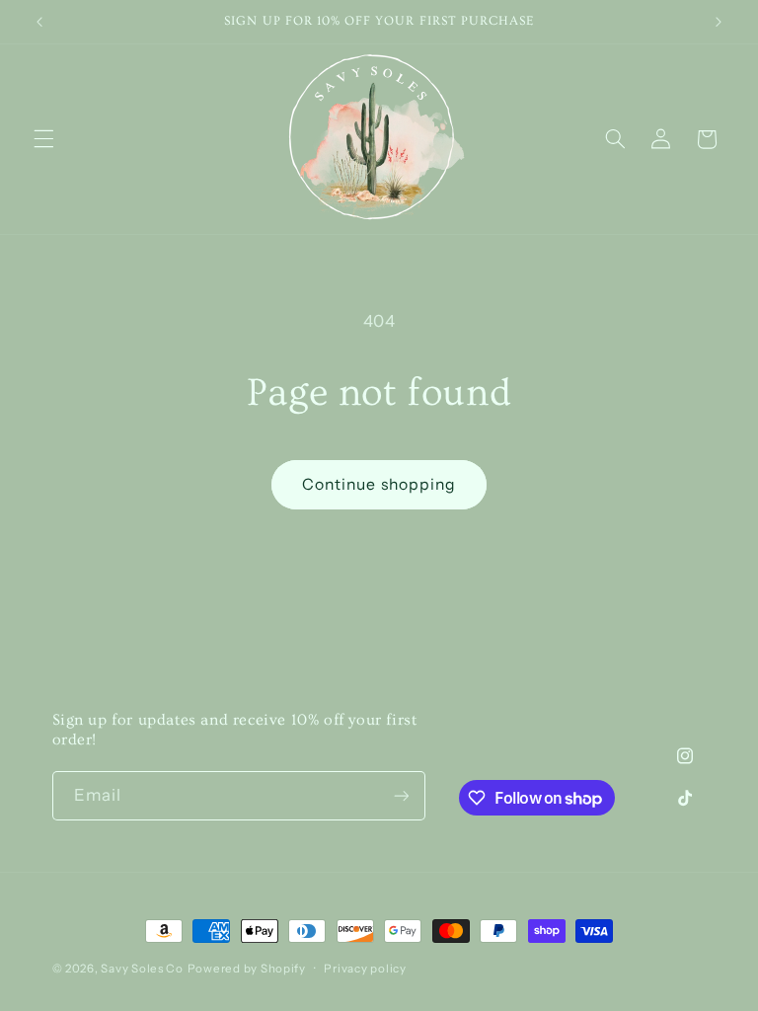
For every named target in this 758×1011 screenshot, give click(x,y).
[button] (43, 139)
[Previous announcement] (39, 21)
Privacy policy (365, 968)
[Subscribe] (400, 795)
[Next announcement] (718, 21)
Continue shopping (379, 484)
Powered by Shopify (247, 968)
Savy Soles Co (142, 968)
